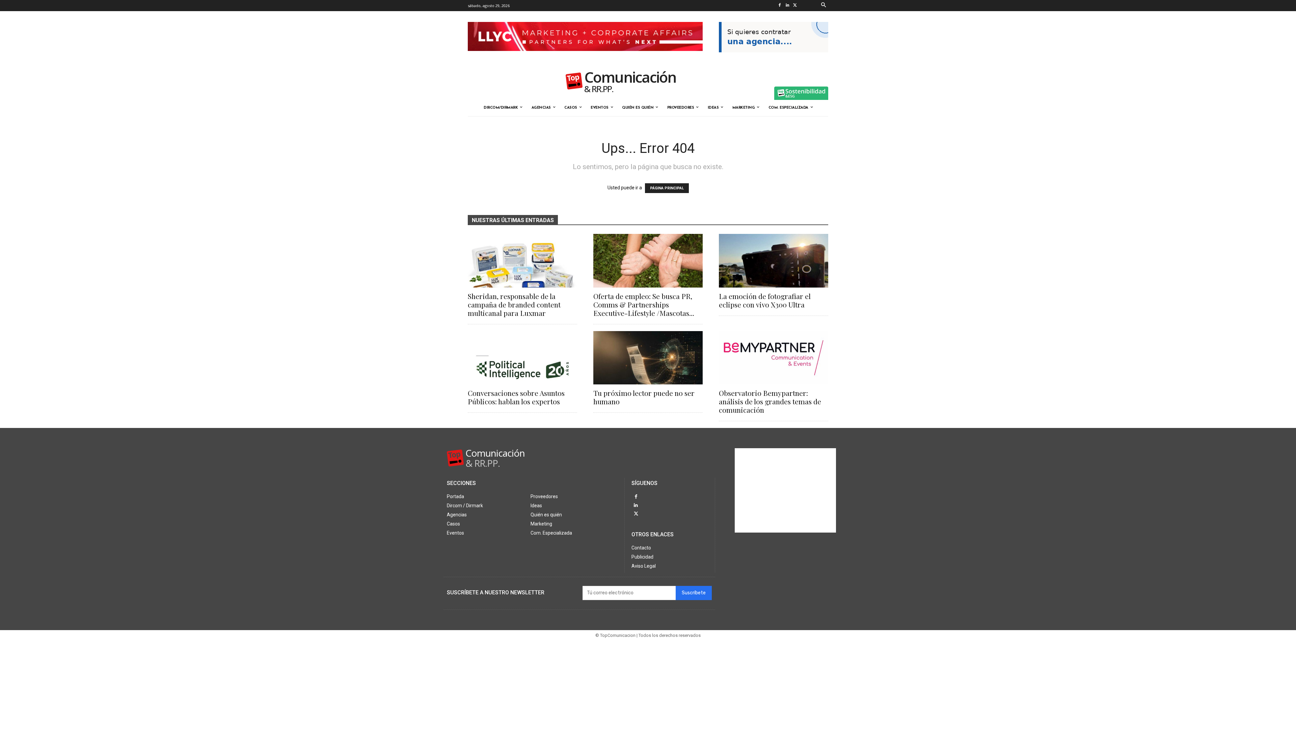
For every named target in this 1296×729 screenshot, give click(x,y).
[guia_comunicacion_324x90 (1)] (773, 58)
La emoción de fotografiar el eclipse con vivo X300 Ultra (765, 300)
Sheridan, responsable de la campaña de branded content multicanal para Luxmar (514, 304)
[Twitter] (795, 5)
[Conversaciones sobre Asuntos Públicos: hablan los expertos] (522, 358)
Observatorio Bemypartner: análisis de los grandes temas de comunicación (770, 401)
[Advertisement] (785, 490)
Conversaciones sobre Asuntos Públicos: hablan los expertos (516, 397)
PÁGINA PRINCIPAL (667, 188)
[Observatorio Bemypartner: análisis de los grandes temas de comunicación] (773, 358)
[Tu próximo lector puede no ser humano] (648, 358)
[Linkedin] (787, 5)
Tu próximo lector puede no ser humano (644, 397)
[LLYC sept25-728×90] (585, 56)
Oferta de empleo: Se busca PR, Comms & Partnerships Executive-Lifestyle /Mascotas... (643, 304)
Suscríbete (694, 593)
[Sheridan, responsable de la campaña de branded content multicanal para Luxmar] (522, 261)
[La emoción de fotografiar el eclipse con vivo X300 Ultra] (773, 261)
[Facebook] (779, 5)
